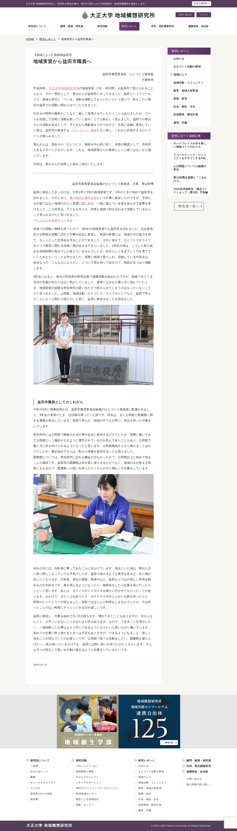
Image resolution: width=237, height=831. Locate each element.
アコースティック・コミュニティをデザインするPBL (189, 156)
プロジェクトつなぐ (87, 766)
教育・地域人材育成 (185, 90)
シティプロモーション (88, 782)
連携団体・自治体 (198, 26)
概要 (33, 777)
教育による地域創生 (87, 799)
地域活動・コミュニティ (188, 82)
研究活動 (102, 26)
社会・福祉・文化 (184, 106)
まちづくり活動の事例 (187, 66)
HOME (30, 39)
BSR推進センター (86, 793)
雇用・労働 (180, 122)
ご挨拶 (34, 766)
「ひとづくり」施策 (83, 130)
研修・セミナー (85, 804)
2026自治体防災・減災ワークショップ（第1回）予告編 (190, 190)
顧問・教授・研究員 (71, 26)
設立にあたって (39, 771)
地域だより (180, 74)
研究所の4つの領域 (41, 793)
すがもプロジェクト (87, 777)
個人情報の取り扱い (197, 784)
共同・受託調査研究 (162, 26)
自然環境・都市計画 (185, 114)
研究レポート (129, 26)
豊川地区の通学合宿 (83, 197)
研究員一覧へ (189, 206)
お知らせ (178, 58)
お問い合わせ (185, 15)
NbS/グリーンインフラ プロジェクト (97, 788)
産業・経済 (180, 98)
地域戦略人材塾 (85, 771)
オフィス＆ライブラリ (43, 782)
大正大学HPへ (201, 3)
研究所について (37, 26)
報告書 (34, 799)
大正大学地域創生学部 (64, 88)
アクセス (203, 15)
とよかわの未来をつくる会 (54, 220)
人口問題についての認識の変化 (189, 168)
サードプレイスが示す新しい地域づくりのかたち (189, 145)
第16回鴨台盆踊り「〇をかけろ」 (190, 179)
